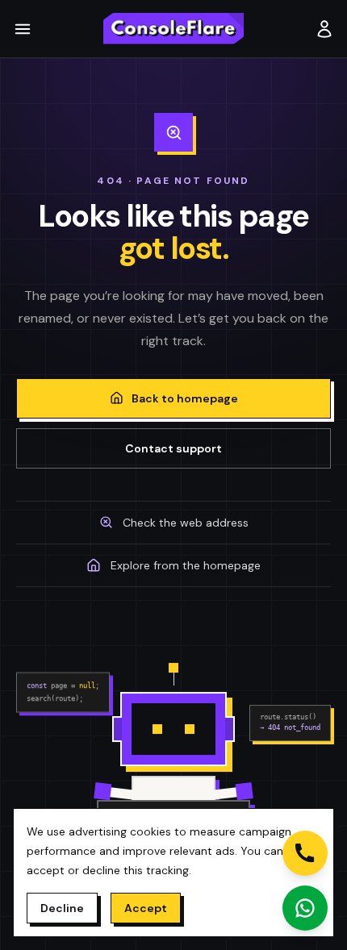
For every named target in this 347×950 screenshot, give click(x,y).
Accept (145, 908)
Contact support (173, 448)
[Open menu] (26, 29)
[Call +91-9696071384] (305, 853)
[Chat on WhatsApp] (305, 908)
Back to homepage (185, 398)
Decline (62, 908)
